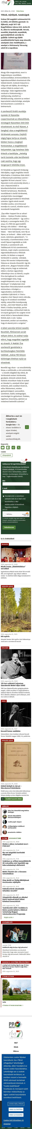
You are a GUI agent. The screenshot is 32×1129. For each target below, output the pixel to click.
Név (3, 481)
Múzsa (16, 1051)
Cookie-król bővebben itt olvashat (14, 1122)
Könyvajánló (6, 455)
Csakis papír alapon (15, 822)
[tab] (4, 838)
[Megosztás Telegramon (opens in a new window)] (13, 447)
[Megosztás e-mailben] (2, 447)
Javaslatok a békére (14, 832)
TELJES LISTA (8, 917)
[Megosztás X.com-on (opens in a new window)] (18, 447)
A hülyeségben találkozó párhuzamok (16, 827)
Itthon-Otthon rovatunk (12, 1005)
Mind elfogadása (16, 1115)
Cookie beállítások (16, 1104)
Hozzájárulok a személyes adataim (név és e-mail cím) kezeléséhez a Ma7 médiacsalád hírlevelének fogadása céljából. (15, 501)
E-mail (4, 488)
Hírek (16, 1047)
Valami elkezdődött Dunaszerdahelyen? (14, 816)
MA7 (16, 1043)
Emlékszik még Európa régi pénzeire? (15, 947)
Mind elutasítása (16, 1109)
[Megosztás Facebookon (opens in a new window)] (8, 447)
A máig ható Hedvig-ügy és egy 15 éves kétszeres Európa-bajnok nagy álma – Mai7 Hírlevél (15, 966)
